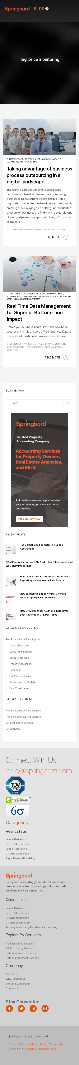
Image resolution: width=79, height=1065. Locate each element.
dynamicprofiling (56, 344)
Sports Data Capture (30, 299)
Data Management (52, 159)
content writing (18, 229)
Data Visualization (19, 688)
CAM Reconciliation (20, 676)
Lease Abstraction (19, 645)
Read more (52, 237)
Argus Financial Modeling (23, 682)
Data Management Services (22, 957)
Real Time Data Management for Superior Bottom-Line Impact (39, 312)
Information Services (30, 296)
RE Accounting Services (20, 948)
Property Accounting (20, 663)
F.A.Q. (43, 1044)
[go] (68, 403)
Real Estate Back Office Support (23, 639)
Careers (13, 1044)
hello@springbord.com (39, 770)
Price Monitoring (28, 162)
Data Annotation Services (19, 722)
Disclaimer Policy (47, 1048)
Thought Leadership (18, 983)
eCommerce (12, 162)
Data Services (13, 728)
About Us (11, 974)
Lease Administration (21, 651)
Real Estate (65, 296)
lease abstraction (35, 347)
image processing (15, 347)
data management (37, 229)
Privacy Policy (28, 1044)
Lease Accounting (19, 657)
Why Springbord (15, 978)
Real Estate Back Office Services (23, 710)
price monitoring (56, 229)
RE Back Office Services (20, 943)
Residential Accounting (43, 927)
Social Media (13, 299)
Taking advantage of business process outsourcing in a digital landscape (39, 175)
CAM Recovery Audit (18, 922)
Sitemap (29, 1048)
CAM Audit (15, 670)
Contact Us (12, 988)
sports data (12, 350)
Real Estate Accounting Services (23, 716)
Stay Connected (23, 1002)
